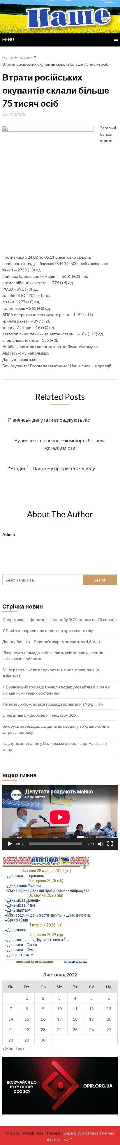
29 (26, 1039)
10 (59, 1008)
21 (10, 1029)
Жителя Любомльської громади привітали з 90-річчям (53, 704)
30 (43, 1039)
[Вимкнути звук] (101, 844)
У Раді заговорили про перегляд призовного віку (47, 630)
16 (43, 1019)
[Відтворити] (10, 844)
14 (10, 1019)
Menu (8, 39)
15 (26, 1019)
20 (109, 1019)
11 (75, 1008)
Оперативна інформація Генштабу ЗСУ (39, 715)
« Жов (7, 1048)
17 (59, 1019)
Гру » (20, 1048)
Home (7, 57)
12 (91, 1008)
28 (10, 1039)
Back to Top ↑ (60, 1139)
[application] (60, 817)
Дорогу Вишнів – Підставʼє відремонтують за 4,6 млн (51, 641)
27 (109, 1029)
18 (75, 1019)
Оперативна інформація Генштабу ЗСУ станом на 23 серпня (59, 619)
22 (26, 1029)
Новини (25, 57)
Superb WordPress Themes (88, 1132)
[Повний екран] (110, 844)
